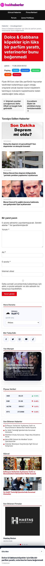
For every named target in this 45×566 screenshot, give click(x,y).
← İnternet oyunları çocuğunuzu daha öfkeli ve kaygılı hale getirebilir (12, 105)
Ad (4, 252)
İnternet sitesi (8, 271)
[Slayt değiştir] (18, 544)
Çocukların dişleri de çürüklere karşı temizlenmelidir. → (34, 106)
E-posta (6, 261)
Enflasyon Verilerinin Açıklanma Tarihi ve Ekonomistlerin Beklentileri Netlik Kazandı (20, 426)
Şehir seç (10, 318)
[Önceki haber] (33, 356)
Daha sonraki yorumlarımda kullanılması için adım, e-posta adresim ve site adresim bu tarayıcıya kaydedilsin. (22, 286)
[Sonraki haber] (38, 356)
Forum (13, 18)
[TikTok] (33, 339)
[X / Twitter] (13, 339)
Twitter (15, 70)
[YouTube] (26, 339)
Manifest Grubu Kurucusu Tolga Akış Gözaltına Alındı (22, 436)
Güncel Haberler (14, 12)
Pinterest (17, 74)
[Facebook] (6, 339)
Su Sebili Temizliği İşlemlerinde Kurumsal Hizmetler (20, 431)
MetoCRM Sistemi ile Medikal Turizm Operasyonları (18, 440)
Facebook (25, 70)
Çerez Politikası (27, 18)
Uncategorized (15, 26)
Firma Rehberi (31, 12)
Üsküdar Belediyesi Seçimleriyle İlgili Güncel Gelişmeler (21, 445)
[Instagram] (19, 339)
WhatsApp (35, 70)
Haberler (5, 26)
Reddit (8, 74)
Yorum (5, 229)
